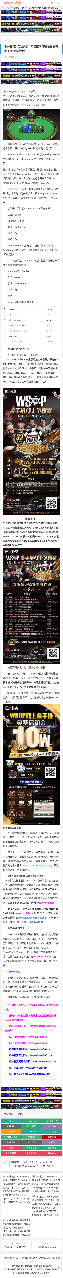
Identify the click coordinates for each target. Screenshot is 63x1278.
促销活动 (11, 1142)
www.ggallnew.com (39, 1074)
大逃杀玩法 (31, 1148)
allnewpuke (30, 1166)
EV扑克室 (31, 1126)
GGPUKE (31, 1131)
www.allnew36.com (40, 1049)
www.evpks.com (38, 1037)
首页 (7, 7)
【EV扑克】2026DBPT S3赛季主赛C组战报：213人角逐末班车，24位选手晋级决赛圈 (46, 1191)
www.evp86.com (22, 91)
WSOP (31, 1137)
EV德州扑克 (52, 1121)
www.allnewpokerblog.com (36, 865)
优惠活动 (52, 1137)
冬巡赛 (11, 1148)
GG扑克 (21, 909)
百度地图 (51, 1258)
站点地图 (42, 1258)
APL (11, 1121)
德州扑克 (52, 1148)
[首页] (59, 1258)
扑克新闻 (15, 7)
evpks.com (31, 1121)
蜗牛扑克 (52, 1153)
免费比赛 (31, 1142)
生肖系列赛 (11, 1153)
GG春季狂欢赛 (10, 1137)
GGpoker (10, 1131)
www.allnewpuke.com (44, 1061)
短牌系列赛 (31, 1153)
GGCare (52, 1126)
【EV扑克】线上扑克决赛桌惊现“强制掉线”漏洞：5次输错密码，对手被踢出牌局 (16, 1235)
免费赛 (24, 693)
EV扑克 (10, 1126)
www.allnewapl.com (36, 1068)
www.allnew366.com (41, 1055)
